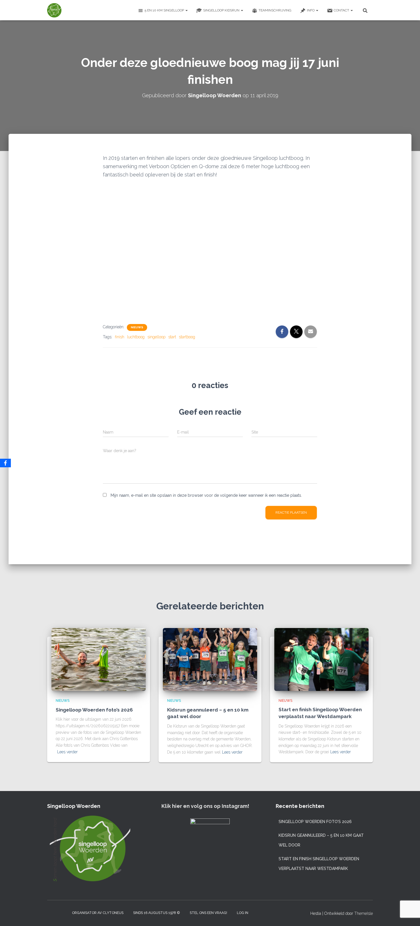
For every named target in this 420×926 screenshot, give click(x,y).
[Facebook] (5, 463)
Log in (242, 913)
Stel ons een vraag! (208, 913)
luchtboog (136, 337)
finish (119, 337)
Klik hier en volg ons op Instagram (204, 806)
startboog (187, 337)
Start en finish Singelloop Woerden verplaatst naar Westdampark (319, 864)
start (172, 337)
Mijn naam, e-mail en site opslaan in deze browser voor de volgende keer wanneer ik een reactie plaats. (206, 495)
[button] (186, 10)
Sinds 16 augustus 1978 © (156, 913)
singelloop (156, 337)
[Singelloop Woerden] (54, 10)
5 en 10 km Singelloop (165, 10)
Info (311, 10)
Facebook (62, 912)
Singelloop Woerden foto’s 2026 (94, 710)
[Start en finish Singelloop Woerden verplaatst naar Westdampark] (321, 659)
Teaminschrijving (275, 10)
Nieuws (137, 327)
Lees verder (67, 752)
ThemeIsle (363, 913)
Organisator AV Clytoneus (97, 913)
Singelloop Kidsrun (221, 10)
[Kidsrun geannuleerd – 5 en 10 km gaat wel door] (210, 659)
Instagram (51, 912)
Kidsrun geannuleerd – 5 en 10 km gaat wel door (321, 840)
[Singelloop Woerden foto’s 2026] (98, 659)
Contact (342, 10)
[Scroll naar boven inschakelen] (408, 914)
